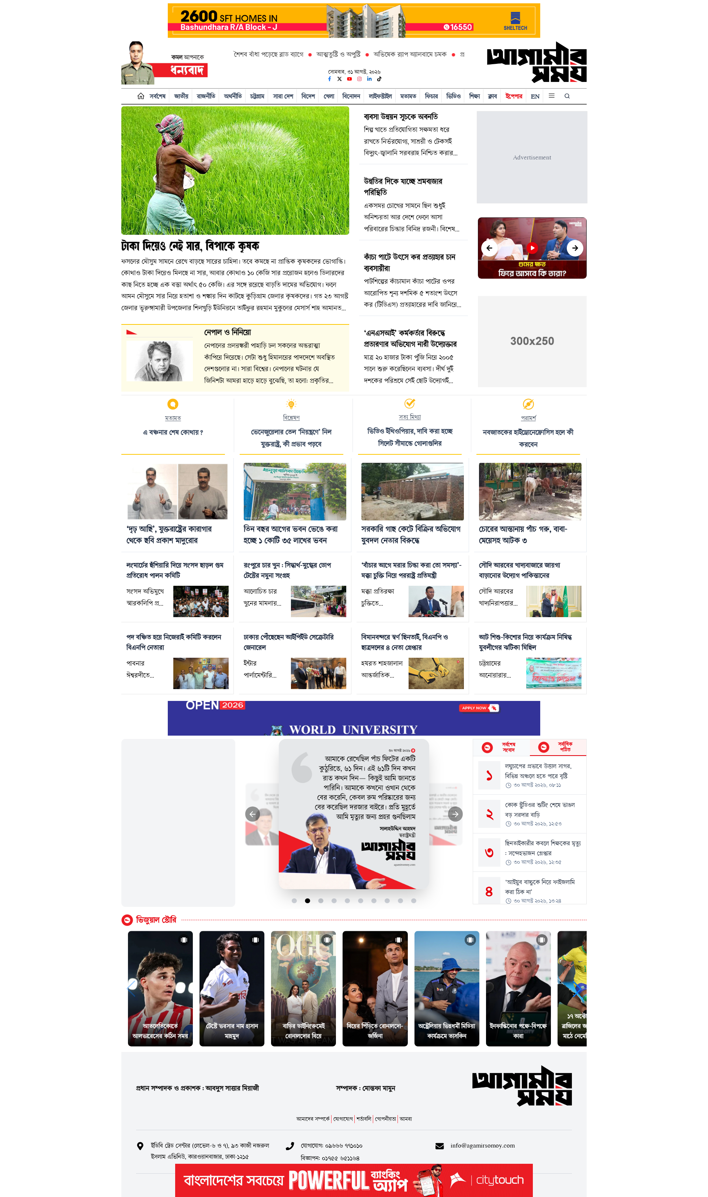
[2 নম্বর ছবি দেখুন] (308, 901)
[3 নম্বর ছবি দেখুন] (321, 901)
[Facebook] (329, 79)
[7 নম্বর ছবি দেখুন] (374, 901)
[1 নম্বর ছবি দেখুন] (294, 901)
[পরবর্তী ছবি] (455, 814)
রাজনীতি (206, 96)
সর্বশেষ (158, 96)
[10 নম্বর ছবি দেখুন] (414, 901)
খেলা (329, 96)
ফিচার (431, 96)
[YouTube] (349, 79)
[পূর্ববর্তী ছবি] (252, 814)
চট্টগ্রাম (257, 96)
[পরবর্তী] (575, 248)
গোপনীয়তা (385, 1118)
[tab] (501, 747)
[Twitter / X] (339, 79)
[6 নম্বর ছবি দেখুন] (361, 901)
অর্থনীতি (233, 96)
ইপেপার (514, 96)
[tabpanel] (529, 830)
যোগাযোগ (343, 1118)
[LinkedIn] (369, 79)
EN (535, 96)
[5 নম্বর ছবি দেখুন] (348, 901)
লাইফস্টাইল (380, 96)
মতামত (408, 96)
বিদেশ (308, 96)
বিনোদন (351, 96)
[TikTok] (379, 79)
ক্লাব (492, 96)
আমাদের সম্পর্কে (313, 1118)
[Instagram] (359, 79)
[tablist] (529, 747)
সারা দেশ (283, 96)
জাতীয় (181, 96)
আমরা (406, 1118)
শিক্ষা (474, 96)
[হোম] (139, 96)
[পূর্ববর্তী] (489, 248)
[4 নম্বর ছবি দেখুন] (334, 901)
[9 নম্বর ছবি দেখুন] (401, 901)
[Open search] (567, 96)
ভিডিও (454, 96)
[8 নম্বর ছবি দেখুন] (387, 901)
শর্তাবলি (364, 1118)
